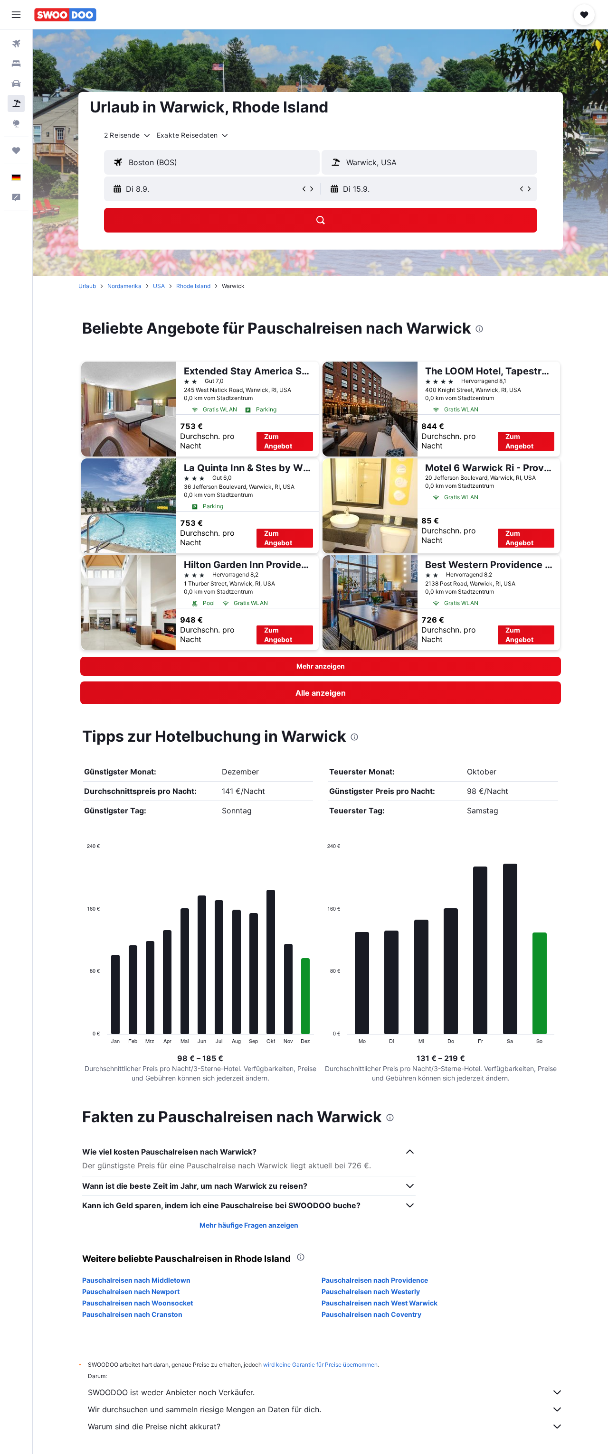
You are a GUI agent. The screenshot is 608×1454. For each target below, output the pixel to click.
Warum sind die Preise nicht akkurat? (154, 1426)
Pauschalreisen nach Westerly (371, 1291)
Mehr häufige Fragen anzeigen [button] (249, 1225)
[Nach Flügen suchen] (16, 43)
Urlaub (87, 285)
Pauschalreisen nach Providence (375, 1280)
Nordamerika (124, 285)
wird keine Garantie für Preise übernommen (320, 1364)
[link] (320, 692)
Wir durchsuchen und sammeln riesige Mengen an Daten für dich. (204, 1409)
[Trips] (16, 150)
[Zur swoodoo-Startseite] (65, 14)
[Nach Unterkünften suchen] (16, 63)
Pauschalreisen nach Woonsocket (137, 1303)
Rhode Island (193, 285)
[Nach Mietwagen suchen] (16, 83)
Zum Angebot (278, 441)
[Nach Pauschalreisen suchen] (16, 103)
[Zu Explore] (16, 123)
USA (159, 285)
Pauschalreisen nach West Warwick (379, 1303)
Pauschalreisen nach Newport (131, 1291)
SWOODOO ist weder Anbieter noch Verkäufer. (171, 1392)
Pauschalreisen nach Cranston (132, 1314)
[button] (16, 14)
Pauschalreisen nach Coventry (371, 1314)
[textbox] (212, 162)
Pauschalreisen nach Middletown (136, 1280)
